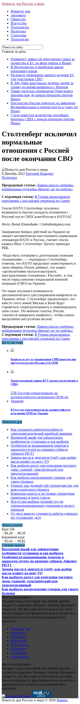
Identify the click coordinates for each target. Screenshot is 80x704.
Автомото (18, 15)
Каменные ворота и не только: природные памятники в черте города (43, 495)
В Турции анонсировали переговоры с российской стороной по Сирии (36, 199)
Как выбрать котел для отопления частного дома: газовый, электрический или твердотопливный (43, 469)
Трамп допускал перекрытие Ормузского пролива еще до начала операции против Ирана (42, 95)
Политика (18, 31)
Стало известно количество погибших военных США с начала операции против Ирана (42, 119)
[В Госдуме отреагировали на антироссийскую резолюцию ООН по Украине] (44, 401)
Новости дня (20, 11)
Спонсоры (18, 35)
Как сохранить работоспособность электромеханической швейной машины (41, 431)
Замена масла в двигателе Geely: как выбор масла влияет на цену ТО (43, 459)
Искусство (19, 23)
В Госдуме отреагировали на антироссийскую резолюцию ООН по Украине (40, 411)
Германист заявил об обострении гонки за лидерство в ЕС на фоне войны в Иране (42, 61)
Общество (18, 19)
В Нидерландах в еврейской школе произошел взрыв (37, 69)
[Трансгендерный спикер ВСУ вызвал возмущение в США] (12, 372)
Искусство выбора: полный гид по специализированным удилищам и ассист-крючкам (43, 505)
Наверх (62, 700)
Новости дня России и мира (23, 4)
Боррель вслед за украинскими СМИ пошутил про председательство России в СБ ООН (43, 361)
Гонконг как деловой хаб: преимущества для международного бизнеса (44, 487)
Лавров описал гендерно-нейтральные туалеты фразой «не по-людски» (38, 187)
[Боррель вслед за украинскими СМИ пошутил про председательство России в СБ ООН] (12, 350)
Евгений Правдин (39, 173)
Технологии (20, 27)
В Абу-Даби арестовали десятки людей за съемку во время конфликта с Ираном (42, 85)
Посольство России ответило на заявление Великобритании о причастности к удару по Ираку (44, 107)
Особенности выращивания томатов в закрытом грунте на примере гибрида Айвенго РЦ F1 (40, 449)
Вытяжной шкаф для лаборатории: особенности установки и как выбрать (40, 439)
